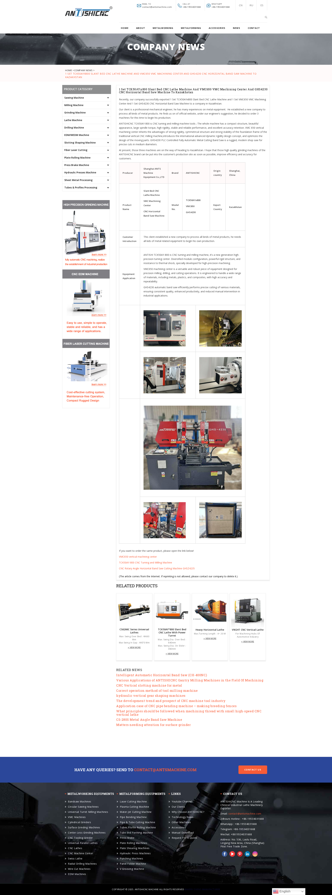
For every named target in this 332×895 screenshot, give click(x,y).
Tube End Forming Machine (136, 832)
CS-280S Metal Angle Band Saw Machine (149, 719)
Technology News (182, 817)
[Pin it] (239, 853)
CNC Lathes (75, 848)
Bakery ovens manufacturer (202, 889)
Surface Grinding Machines (84, 827)
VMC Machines (77, 817)
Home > (69, 70)
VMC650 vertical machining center (138, 556)
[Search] (266, 16)
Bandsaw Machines (79, 801)
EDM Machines (77, 874)
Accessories (179, 827)
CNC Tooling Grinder (80, 837)
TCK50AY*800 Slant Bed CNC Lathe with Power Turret (172, 632)
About (140, 28)
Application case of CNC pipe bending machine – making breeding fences (176, 706)
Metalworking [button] (163, 28)
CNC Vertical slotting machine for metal (149, 685)
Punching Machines (131, 858)
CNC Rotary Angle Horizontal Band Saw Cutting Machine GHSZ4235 (157, 568)
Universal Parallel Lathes (83, 843)
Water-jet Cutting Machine (136, 811)
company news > (84, 70)
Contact (254, 28)
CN (240, 5)
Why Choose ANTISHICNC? (188, 811)
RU (251, 5)
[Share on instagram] (254, 853)
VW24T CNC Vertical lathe (248, 629)
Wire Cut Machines (79, 868)
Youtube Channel (182, 801)
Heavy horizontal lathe (210, 629)
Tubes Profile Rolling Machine (138, 827)
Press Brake (127, 837)
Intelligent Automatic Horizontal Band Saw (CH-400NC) (161, 675)
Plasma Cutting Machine (134, 806)
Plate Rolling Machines (133, 843)
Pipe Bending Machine (133, 817)
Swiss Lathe (75, 858)
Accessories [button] (217, 28)
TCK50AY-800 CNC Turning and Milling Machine (145, 562)
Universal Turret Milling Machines (88, 811)
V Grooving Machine (132, 868)
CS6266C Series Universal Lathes (134, 631)
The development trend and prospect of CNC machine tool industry (171, 701)
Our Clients (178, 806)
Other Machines (181, 822)
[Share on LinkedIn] (246, 853)
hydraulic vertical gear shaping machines (151, 695)
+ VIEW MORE (134, 647)
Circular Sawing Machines (83, 806)
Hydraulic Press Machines (135, 853)
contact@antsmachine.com (165, 769)
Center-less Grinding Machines (86, 832)
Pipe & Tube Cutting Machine (137, 822)
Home (124, 28)
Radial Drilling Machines (82, 863)
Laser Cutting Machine (133, 801)
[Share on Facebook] (223, 853)
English (284, 891)
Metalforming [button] (191, 28)
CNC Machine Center (80, 853)
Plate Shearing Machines (135, 848)
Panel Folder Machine (133, 863)
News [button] (236, 28)
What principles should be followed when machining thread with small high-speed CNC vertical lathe (188, 713)
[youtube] (231, 853)
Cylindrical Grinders (79, 822)
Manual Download (183, 832)
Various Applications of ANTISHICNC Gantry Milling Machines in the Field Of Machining (189, 680)
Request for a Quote (184, 837)
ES (261, 5)
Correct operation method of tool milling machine (157, 690)
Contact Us (252, 769)
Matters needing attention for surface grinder (153, 725)
